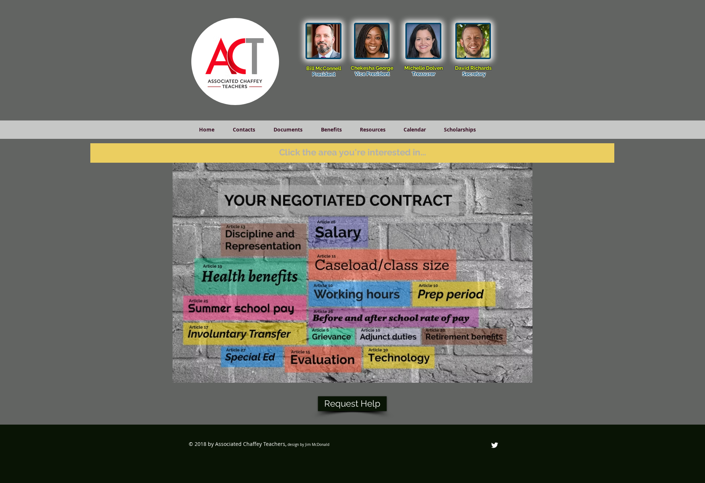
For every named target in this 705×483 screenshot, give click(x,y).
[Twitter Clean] (495, 445)
